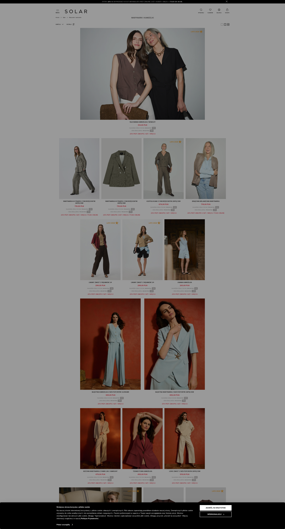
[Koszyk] (227, 10)
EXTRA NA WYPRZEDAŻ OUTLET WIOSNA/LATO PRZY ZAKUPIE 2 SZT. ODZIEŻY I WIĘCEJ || (142, 2)
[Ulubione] (210, 10)
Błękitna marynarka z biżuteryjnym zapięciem (174, 392)
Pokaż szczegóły (63, 525)
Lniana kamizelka (185, 282)
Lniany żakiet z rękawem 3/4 (100, 282)
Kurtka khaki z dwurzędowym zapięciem (163, 201)
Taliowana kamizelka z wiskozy (142, 122)
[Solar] (76, 11)
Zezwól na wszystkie (216, 508)
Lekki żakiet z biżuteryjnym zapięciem (184, 471)
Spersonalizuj (214, 514)
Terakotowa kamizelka (142, 471)
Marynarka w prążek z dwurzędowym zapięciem (79, 202)
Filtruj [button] (69, 24)
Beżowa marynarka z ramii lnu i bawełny (100, 471)
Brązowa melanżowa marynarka (205, 201)
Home (58, 17)
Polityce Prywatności (89, 518)
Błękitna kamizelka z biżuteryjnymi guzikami (110, 392)
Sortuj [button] (58, 24)
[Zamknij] (226, 1)
